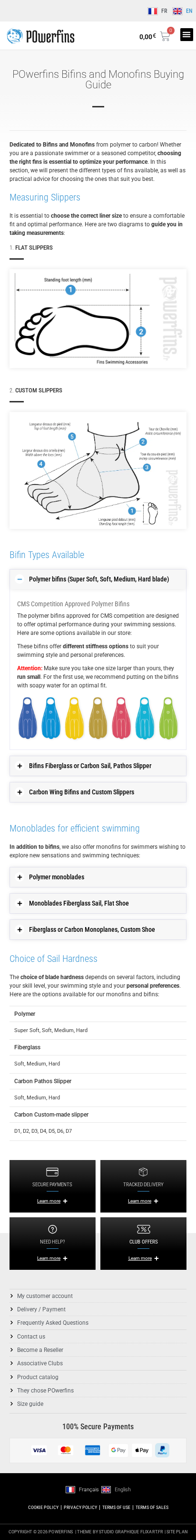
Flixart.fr (152, 1531)
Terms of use (116, 1507)
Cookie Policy (43, 1507)
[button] (187, 35)
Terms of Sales (152, 1507)
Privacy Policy (80, 1507)
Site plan (177, 1531)
